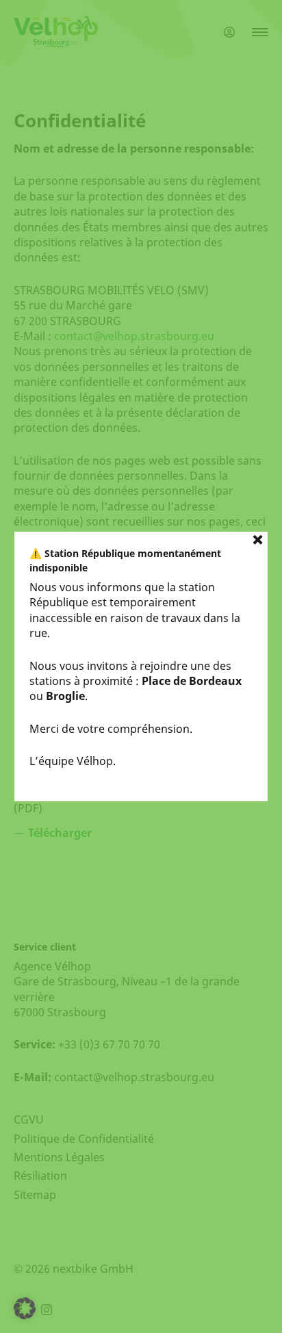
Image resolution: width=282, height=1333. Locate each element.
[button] (24, 1308)
